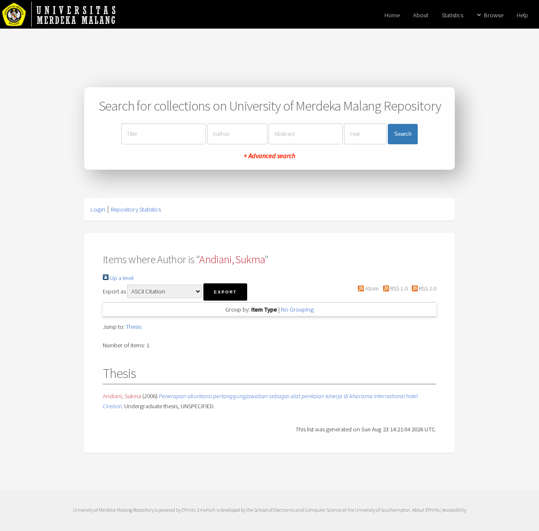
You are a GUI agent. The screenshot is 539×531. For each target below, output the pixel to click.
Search (402, 134)
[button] (225, 292)
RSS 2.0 (427, 288)
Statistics (452, 15)
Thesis (133, 326)
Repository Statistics (136, 209)
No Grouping (297, 309)
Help (522, 15)
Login (98, 209)
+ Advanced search (269, 156)
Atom (371, 288)
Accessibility (454, 510)
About (420, 15)
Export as (114, 291)
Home (392, 15)
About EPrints (426, 510)
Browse (493, 15)
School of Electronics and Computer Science (298, 510)
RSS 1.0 (398, 288)
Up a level (121, 278)
